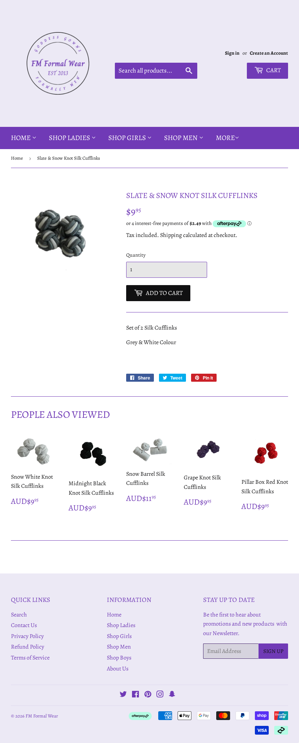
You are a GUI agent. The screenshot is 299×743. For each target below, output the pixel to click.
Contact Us (24, 625)
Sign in (232, 53)
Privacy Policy (27, 636)
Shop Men (181, 138)
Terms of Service (30, 658)
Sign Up (273, 651)
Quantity (135, 255)
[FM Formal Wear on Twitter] (123, 695)
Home (21, 138)
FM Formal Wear (42, 716)
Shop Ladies (70, 138)
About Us (117, 669)
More (225, 138)
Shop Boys (119, 658)
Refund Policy (27, 647)
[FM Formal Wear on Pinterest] (148, 695)
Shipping (171, 235)
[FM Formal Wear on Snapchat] (172, 695)
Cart (273, 70)
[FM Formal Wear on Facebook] (135, 695)
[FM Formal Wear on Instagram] (160, 695)
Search (19, 615)
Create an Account (269, 53)
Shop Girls (127, 138)
